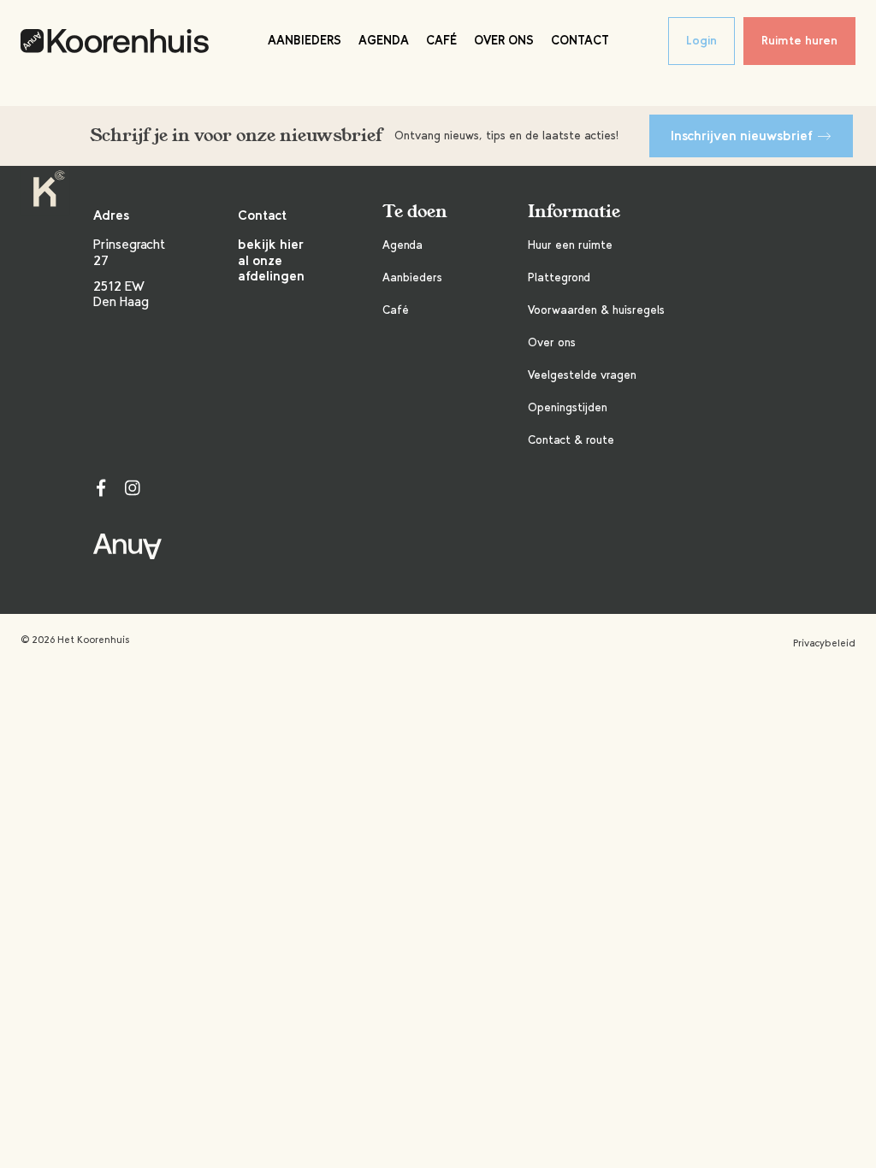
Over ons (504, 40)
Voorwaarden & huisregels (596, 310)
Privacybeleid (824, 643)
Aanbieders (304, 40)
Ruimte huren (799, 40)
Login (701, 40)
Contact (580, 40)
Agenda (383, 40)
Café (441, 40)
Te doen (414, 211)
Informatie (574, 211)
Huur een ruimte (570, 245)
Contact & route (571, 440)
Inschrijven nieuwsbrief (742, 135)
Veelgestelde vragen (582, 375)
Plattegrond (559, 277)
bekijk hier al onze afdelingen (271, 260)
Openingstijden (567, 407)
